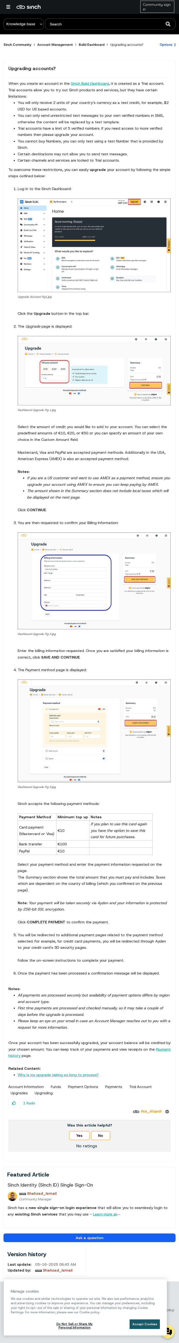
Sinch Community (28, 6)
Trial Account (140, 1087)
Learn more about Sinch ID (115, 1214)
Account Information (26, 1087)
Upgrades (19, 1093)
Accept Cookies (144, 1324)
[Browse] (10, 7)
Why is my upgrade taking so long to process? (58, 1074)
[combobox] (110, 24)
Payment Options (83, 1087)
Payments (113, 1087)
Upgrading (44, 1093)
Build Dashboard (91, 45)
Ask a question (89, 1237)
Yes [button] (79, 1135)
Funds (56, 1087)
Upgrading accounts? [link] (126, 45)
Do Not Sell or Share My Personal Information (74, 1326)
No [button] (100, 1135)
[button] (94, 245)
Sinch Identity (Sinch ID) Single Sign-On (50, 1185)
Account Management (55, 45)
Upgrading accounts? (32, 68)
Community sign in (157, 6)
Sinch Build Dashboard (90, 83)
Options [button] (166, 45)
